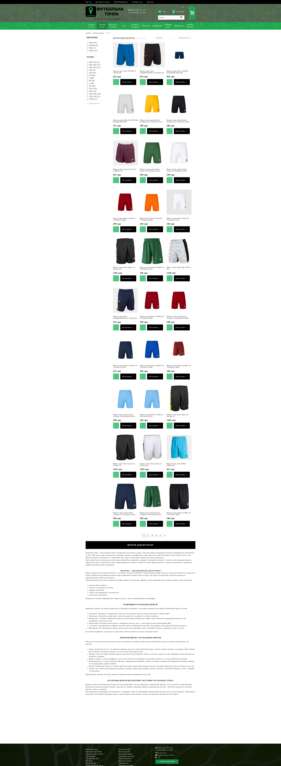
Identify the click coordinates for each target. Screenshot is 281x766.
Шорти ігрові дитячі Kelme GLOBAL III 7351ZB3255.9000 (178, 121)
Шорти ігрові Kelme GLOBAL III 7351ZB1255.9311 (152, 268)
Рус (183, 7)
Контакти (150, 2)
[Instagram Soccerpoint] (159, 757)
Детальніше (126, 82)
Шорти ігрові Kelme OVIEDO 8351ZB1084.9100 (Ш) (177, 72)
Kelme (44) (93, 45)
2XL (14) (92, 91)
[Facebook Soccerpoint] (156, 757)
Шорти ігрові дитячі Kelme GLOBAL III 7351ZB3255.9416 (124, 513)
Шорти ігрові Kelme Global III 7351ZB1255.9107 (178, 219)
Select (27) (93, 50)
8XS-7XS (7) (94, 62)
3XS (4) (92, 70)
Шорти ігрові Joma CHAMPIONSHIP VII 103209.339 (125, 317)
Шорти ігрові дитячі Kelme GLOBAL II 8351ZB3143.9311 (150, 513)
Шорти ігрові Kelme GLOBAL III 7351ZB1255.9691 (179, 366)
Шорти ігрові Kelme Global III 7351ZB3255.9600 (124, 219)
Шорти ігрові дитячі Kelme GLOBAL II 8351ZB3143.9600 (177, 317)
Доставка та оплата (103, 2)
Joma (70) (93, 43)
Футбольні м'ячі (124, 749)
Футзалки (89, 761)
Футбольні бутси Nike (94, 751)
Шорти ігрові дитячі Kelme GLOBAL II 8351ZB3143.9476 (124, 415)
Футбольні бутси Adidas (94, 754)
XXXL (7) (93, 99)
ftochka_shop (161, 753)
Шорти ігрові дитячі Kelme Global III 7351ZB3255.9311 (150, 170)
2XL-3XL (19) (94, 94)
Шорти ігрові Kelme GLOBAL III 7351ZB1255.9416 (125, 366)
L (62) (91, 83)
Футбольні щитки (125, 761)
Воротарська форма (126, 754)
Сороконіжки (90, 756)
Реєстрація (180, 11)
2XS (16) (92, 73)
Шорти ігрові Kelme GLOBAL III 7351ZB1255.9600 (152, 317)
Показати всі (94, 103)
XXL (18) (93, 88)
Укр (180, 7)
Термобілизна (124, 763)
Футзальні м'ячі (124, 751)
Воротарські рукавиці (126, 756)
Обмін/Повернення (121, 2)
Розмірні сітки (137, 2)
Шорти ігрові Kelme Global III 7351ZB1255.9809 (151, 219)
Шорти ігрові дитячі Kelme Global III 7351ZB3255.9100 (177, 170)
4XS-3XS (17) (94, 67)
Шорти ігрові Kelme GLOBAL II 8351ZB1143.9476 (152, 415)
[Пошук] (181, 17)
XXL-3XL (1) (94, 96)
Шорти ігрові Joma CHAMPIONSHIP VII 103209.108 (152, 72)
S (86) (91, 78)
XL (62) (92, 86)
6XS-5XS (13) (94, 65)
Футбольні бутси (92, 749)
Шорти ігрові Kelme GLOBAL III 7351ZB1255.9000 (179, 513)
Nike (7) (92, 48)
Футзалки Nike (91, 763)
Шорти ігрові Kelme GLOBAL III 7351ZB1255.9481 (152, 366)
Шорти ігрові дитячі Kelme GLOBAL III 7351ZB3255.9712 (151, 121)
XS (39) (92, 75)
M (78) (91, 81)
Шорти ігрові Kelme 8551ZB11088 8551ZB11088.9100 (125, 121)
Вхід (164, 11)
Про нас (88, 2)
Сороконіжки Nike (92, 758)
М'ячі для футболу (125, 758)
